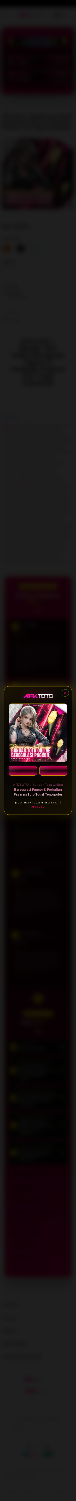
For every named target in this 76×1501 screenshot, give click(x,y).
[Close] (65, 693)
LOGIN (53, 771)
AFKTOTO (38, 806)
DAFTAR (23, 771)
